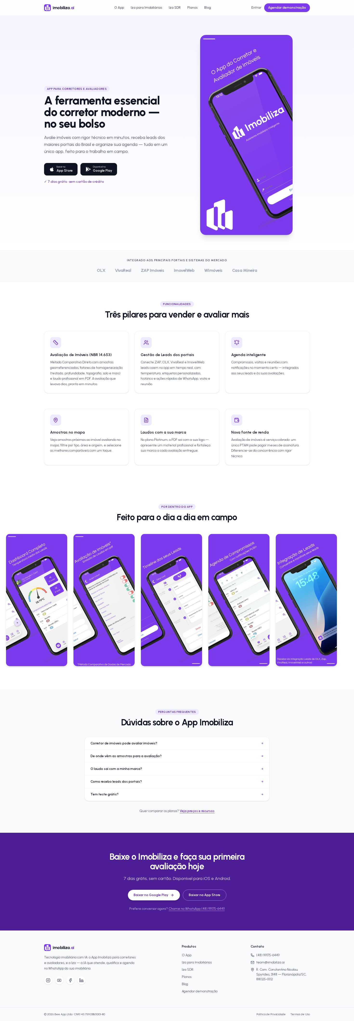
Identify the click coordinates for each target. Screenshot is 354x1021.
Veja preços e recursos (197, 811)
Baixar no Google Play (151, 895)
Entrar (256, 8)
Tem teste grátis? (177, 794)
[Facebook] (70, 980)
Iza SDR (175, 8)
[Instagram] (48, 980)
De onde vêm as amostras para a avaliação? (177, 756)
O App (119, 8)
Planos (192, 8)
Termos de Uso (300, 1014)
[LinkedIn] (81, 980)
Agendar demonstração (287, 8)
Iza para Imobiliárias (146, 8)
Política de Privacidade (271, 1014)
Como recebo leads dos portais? (177, 782)
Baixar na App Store (204, 895)
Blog (207, 8)
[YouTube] (59, 980)
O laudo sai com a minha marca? (177, 769)
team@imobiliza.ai (270, 962)
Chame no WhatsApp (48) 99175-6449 (197, 909)
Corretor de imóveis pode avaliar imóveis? (177, 743)
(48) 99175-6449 (268, 955)
